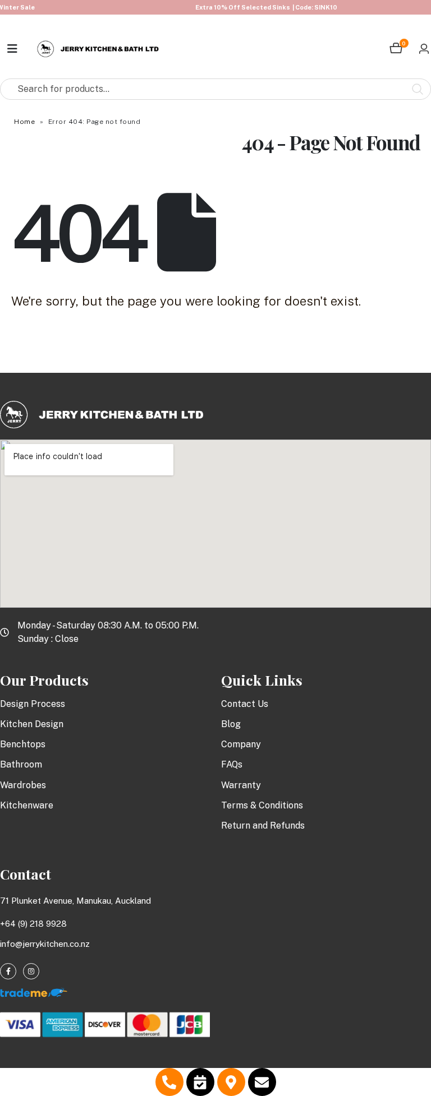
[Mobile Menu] (12, 48)
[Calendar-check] (200, 1082)
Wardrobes (23, 785)
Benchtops (22, 744)
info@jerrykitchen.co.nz (45, 944)
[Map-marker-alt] (231, 1082)
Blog (231, 724)
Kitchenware (26, 805)
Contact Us (244, 704)
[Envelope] (262, 1082)
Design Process (32, 704)
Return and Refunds (263, 825)
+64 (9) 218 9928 (33, 923)
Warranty (241, 785)
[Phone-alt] (169, 1082)
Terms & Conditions (262, 805)
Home (24, 122)
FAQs (231, 764)
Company (241, 744)
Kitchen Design (31, 724)
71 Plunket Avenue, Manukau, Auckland (75, 900)
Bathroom (21, 764)
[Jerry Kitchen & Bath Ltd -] (98, 49)
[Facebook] (8, 971)
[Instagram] (31, 971)
